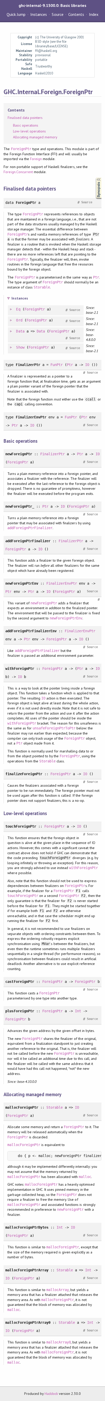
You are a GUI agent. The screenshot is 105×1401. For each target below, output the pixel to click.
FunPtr (56, 365)
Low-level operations (29, 131)
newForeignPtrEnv (66, 618)
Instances (38, 14)
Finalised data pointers (25, 117)
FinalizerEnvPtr (61, 583)
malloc (85, 1177)
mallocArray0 (58, 1342)
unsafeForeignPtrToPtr (54, 728)
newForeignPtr (44, 603)
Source (57, 14)
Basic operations (25, 125)
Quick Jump (16, 14)
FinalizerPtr (52, 454)
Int (78, 1011)
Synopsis (94, 177)
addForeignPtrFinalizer (29, 528)
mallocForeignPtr (23, 1145)
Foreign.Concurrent (18, 172)
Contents (76, 14)
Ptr (96, 277)
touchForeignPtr (22, 896)
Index (93, 14)
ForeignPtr (21, 149)
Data (20, 331)
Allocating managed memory (35, 137)
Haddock (51, 1393)
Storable (42, 287)
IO (87, 365)
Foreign (36, 159)
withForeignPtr (21, 723)
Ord (19, 320)
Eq (18, 309)
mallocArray (57, 1290)
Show (20, 347)
